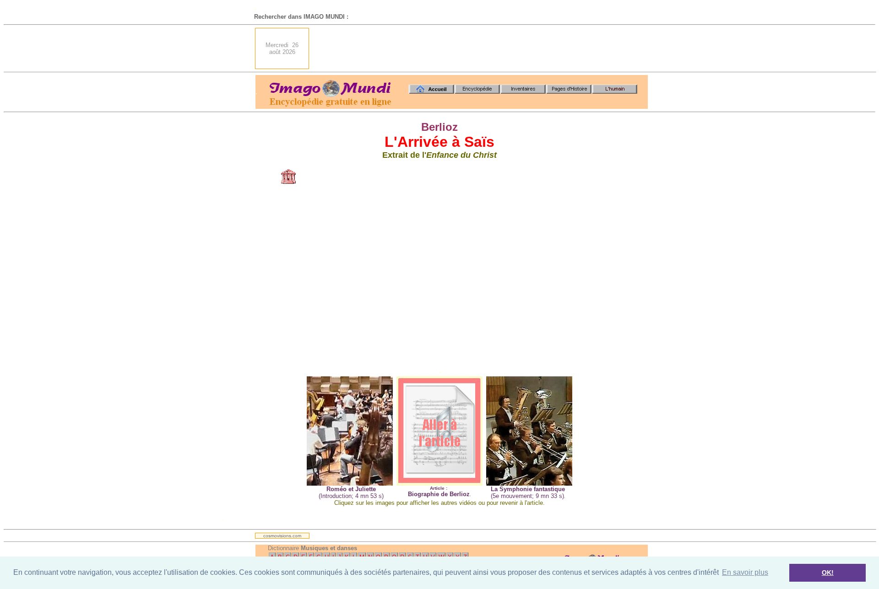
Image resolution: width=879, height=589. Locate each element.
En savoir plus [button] (745, 572)
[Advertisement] (481, 48)
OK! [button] (828, 572)
